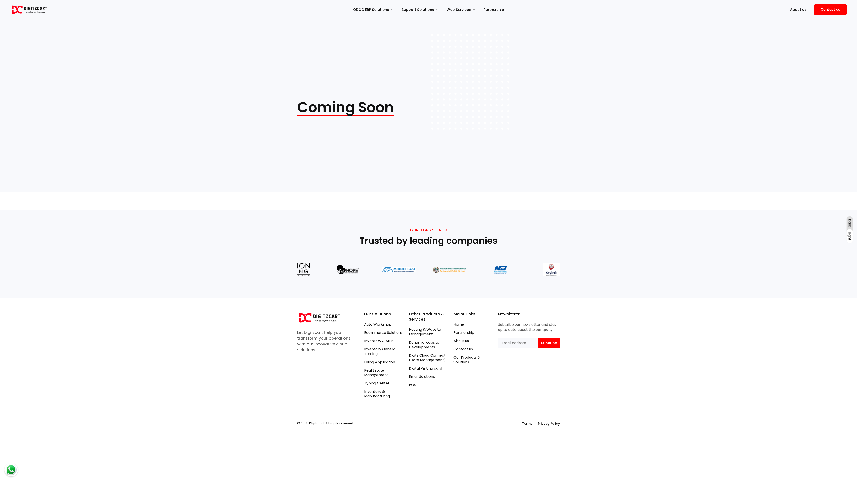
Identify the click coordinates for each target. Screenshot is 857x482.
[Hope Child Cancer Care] (334, 269)
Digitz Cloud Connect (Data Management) (427, 358)
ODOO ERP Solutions (371, 9)
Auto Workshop (377, 324)
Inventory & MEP (378, 340)
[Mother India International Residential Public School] (436, 270)
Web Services (459, 9)
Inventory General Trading (380, 351)
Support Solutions (417, 9)
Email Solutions (422, 376)
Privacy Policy (549, 423)
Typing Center (376, 383)
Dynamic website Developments (424, 345)
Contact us (463, 349)
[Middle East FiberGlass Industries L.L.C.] (385, 269)
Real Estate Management (376, 373)
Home (458, 324)
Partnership (493, 9)
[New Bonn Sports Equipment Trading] (487, 269)
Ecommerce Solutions (383, 332)
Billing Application (379, 362)
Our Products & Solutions (466, 360)
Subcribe (549, 342)
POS (412, 384)
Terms (527, 423)
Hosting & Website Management (425, 332)
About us (461, 340)
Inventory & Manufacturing (377, 394)
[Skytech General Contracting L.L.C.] (538, 269)
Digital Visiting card (425, 368)
